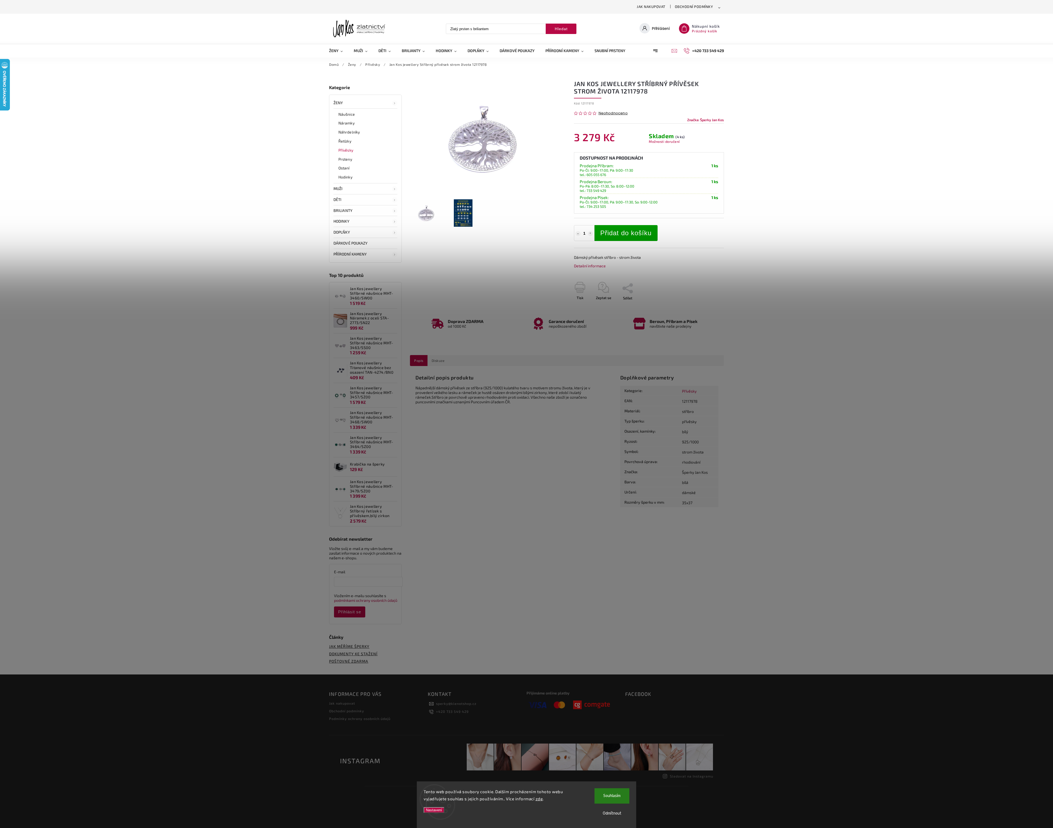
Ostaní (344, 168)
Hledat (561, 29)
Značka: (705, 120)
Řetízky (344, 141)
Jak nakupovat (651, 6)
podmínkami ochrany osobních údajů (365, 600)
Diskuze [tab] (438, 360)
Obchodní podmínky (694, 6)
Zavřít (706, 307)
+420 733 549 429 (452, 711)
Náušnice (346, 114)
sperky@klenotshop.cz (456, 703)
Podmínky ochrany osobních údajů (359, 718)
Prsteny (345, 159)
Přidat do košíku (626, 233)
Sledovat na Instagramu (691, 776)
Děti (337, 199)
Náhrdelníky (349, 132)
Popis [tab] (418, 360)
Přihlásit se (349, 611)
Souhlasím (612, 796)
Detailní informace (590, 265)
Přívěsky (345, 150)
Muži (337, 188)
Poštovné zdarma (348, 661)
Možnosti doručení (664, 141)
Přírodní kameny (350, 254)
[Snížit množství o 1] (578, 233)
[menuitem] (338, 51)
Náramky (346, 123)
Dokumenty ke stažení (353, 653)
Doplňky (341, 232)
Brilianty (342, 210)
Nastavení (434, 810)
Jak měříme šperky (349, 646)
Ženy (338, 102)
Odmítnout (612, 813)
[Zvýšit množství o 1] (590, 233)
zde (539, 798)
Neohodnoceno (613, 113)
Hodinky (345, 177)
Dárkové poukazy (350, 243)
